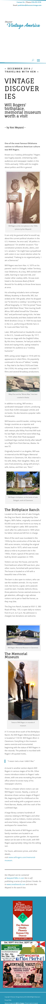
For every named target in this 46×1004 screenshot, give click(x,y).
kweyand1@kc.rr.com (15, 878)
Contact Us (21, 2)
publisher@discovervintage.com (29, 5)
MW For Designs (20, 1003)
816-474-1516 (36, 2)
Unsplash (35, 1003)
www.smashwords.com (16, 884)
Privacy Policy (8, 1000)
